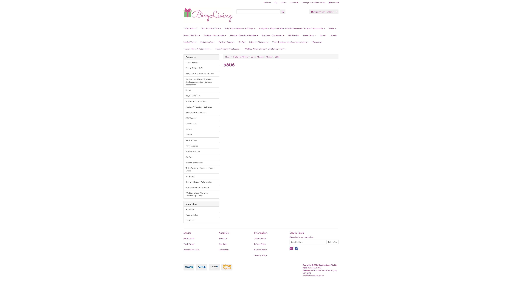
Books (332, 28)
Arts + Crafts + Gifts (211, 28)
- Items (323, 12)
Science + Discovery (258, 42)
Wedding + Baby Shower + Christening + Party (265, 49)
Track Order (189, 244)
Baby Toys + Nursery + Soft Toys (239, 28)
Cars (253, 57)
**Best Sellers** (191, 28)
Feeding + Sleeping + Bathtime (243, 35)
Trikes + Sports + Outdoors (227, 49)
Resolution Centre (191, 250)
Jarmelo (323, 35)
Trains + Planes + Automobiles (197, 49)
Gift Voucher (293, 35)
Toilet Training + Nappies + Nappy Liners (289, 42)
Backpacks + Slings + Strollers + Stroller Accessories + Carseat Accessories (291, 28)
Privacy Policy (260, 244)
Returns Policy (192, 215)
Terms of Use (260, 238)
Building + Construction (214, 35)
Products (267, 3)
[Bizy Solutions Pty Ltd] (208, 14)
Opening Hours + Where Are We (313, 3)
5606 (277, 57)
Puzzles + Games (225, 42)
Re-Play (242, 42)
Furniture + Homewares (272, 35)
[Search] (282, 11)
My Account (189, 238)
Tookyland (317, 42)
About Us (284, 3)
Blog (275, 3)
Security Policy (260, 255)
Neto (322, 275)
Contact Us (294, 3)
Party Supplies (206, 42)
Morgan (260, 57)
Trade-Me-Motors (240, 57)
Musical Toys (189, 42)
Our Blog (222, 244)
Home (227, 57)
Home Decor (308, 35)
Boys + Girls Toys (191, 35)
